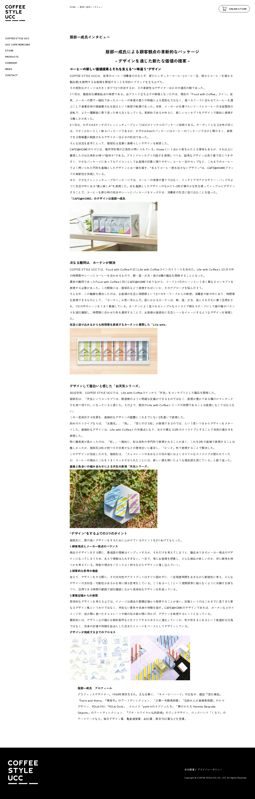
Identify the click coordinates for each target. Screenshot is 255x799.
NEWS (8, 69)
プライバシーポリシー (209, 769)
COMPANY (11, 63)
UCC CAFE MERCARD (17, 44)
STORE (9, 50)
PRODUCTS (12, 56)
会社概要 (189, 769)
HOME (73, 7)
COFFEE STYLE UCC (17, 38)
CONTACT (11, 75)
